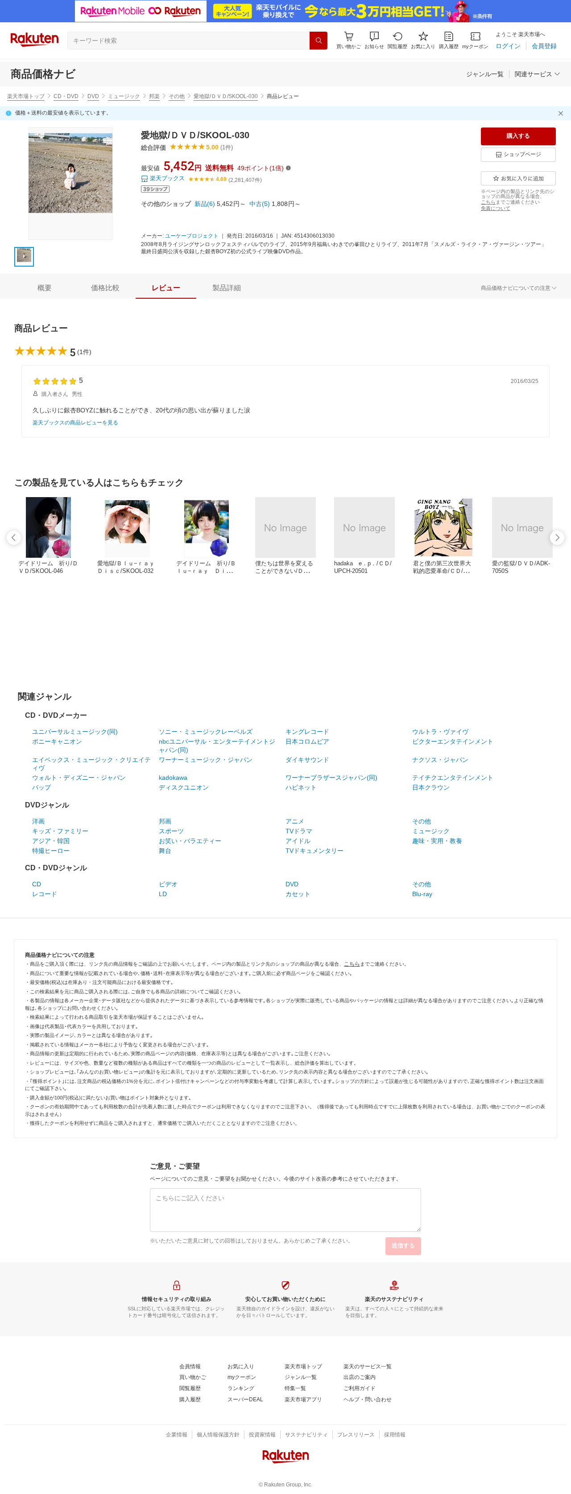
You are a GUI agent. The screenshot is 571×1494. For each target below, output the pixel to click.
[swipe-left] (14, 538)
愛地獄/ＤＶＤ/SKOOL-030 (226, 96)
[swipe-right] (557, 538)
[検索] (318, 40)
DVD (93, 96)
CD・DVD (66, 96)
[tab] (44, 288)
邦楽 (154, 96)
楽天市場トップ (26, 96)
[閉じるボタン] (562, 113)
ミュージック (124, 96)
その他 (177, 96)
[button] (374, 40)
